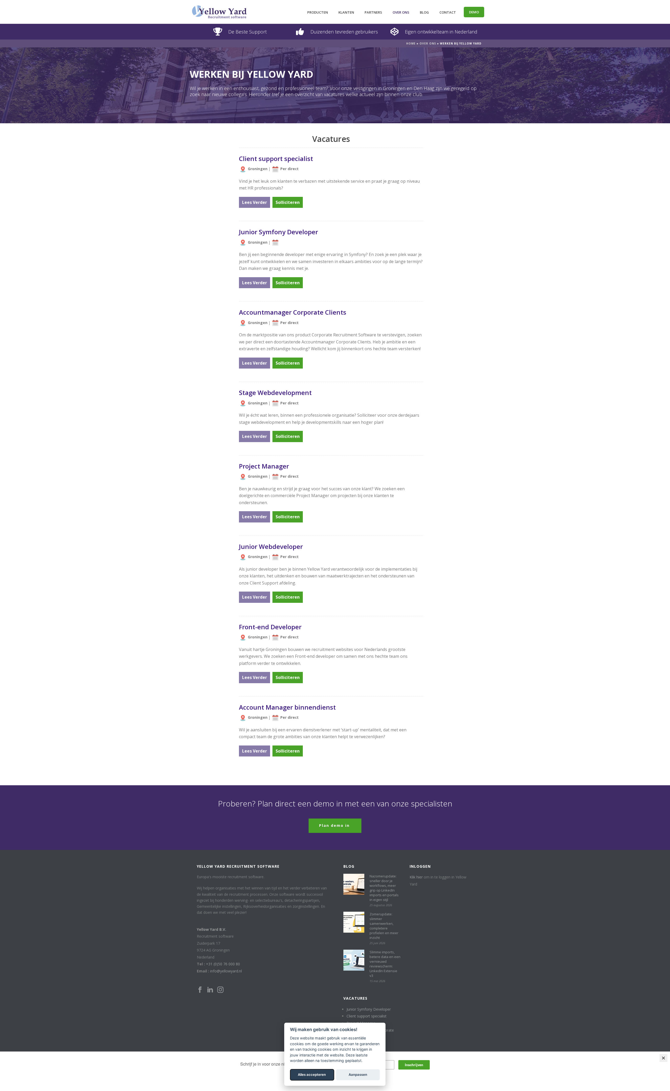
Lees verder (254, 202)
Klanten (346, 12)
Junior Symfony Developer (278, 231)
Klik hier (416, 877)
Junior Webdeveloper (271, 546)
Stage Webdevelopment (275, 392)
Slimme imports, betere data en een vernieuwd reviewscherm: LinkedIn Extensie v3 (385, 964)
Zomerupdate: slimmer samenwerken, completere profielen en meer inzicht (384, 926)
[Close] (663, 1058)
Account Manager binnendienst (287, 707)
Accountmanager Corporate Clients (292, 312)
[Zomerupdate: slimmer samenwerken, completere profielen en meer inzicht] (353, 922)
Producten (317, 12)
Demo (474, 12)
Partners (373, 12)
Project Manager (264, 466)
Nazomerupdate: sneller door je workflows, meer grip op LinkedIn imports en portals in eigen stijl (384, 888)
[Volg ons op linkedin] (210, 990)
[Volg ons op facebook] (200, 990)
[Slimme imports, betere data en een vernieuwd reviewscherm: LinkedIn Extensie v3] (353, 960)
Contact (447, 12)
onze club (411, 94)
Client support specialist (276, 158)
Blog (424, 12)
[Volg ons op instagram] (220, 990)
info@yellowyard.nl (226, 970)
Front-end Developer (270, 626)
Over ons (401, 12)
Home (411, 43)
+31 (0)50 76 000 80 (223, 963)
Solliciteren (288, 202)
